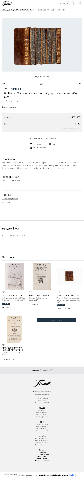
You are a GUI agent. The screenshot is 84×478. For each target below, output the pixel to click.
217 (30, 292)
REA (39, 400)
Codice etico (42, 458)
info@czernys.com (44, 445)
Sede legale (38, 394)
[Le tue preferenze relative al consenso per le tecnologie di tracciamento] (10, 474)
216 (3, 292)
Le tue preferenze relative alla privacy (51, 475)
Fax (37, 414)
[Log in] (73, 3)
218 (58, 292)
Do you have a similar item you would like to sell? (42, 138)
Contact (42, 450)
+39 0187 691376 (44, 440)
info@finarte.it (44, 417)
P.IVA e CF (38, 398)
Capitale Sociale (39, 403)
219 (3, 345)
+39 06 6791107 (44, 426)
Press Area (42, 452)
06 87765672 (6, 202)
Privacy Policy (42, 456)
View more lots (56, 320)
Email (38, 417)
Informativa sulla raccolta (21, 475)
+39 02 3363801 (44, 412)
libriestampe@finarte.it (10, 199)
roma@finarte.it (44, 431)
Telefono (37, 412)
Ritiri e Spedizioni (42, 461)
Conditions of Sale (42, 454)
